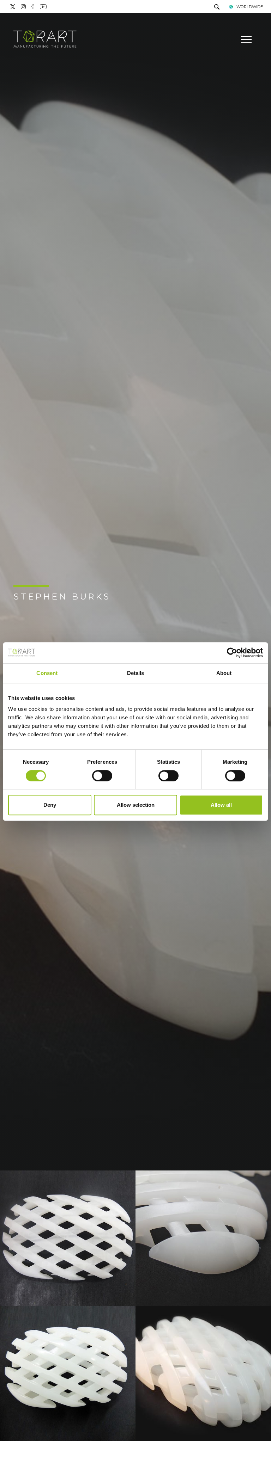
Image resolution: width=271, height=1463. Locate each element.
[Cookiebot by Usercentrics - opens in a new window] (232, 652)
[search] (216, 7)
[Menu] (245, 39)
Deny (49, 805)
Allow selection (136, 805)
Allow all (221, 805)
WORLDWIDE (249, 6)
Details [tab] (135, 673)
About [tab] (224, 673)
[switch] (102, 775)
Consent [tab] (47, 673)
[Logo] (45, 39)
